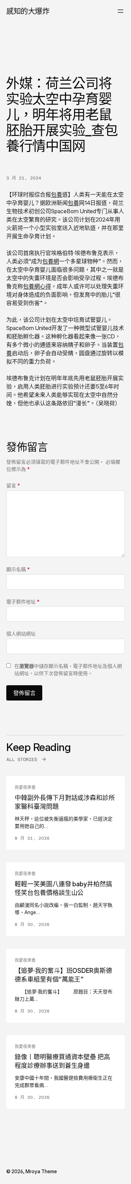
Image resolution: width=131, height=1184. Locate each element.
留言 (13, 485)
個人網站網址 (21, 634)
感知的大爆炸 (27, 11)
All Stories (21, 759)
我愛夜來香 (25, 787)
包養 (56, 194)
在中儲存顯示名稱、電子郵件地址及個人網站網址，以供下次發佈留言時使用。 (68, 669)
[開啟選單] (120, 11)
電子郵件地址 (22, 602)
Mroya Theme (41, 1171)
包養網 (50, 261)
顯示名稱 (18, 569)
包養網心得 (37, 286)
